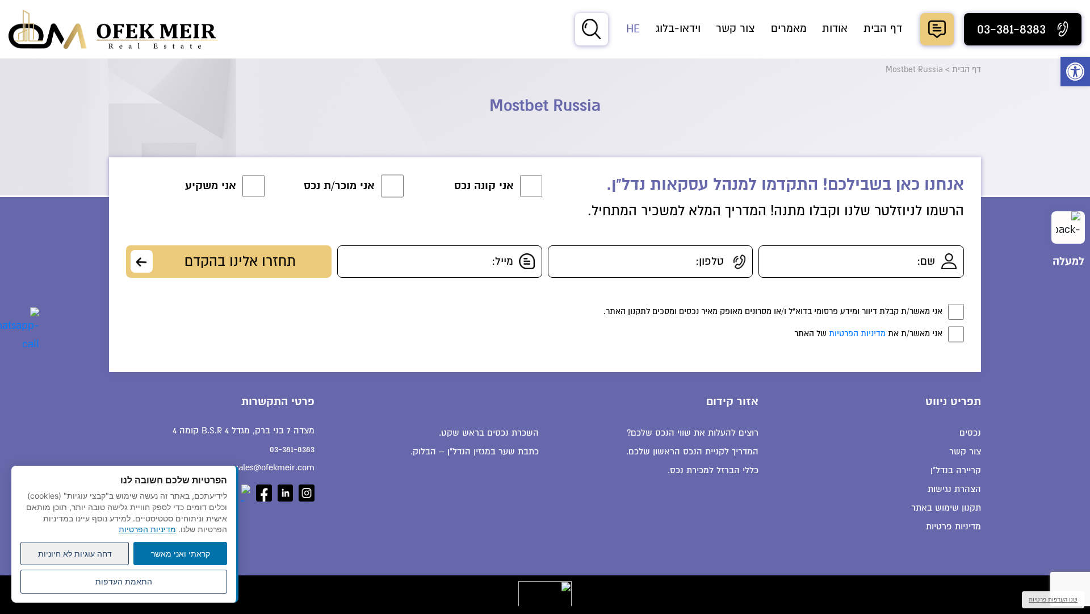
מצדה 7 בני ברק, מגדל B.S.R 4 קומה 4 (243, 430)
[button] (1075, 71)
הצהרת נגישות (954, 489)
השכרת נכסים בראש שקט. (489, 432)
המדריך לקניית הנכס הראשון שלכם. (692, 451)
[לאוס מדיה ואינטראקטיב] (545, 593)
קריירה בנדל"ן (955, 470)
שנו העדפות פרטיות (1053, 599)
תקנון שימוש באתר (946, 507)
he (633, 29)
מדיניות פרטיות (953, 526)
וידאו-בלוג (678, 28)
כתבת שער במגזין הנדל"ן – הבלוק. (474, 451)
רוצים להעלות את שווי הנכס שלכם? (692, 432)
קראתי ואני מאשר (180, 553)
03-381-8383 (292, 449)
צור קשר (735, 28)
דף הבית (882, 28)
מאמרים (789, 28)
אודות (835, 28)
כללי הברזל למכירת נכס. (713, 470)
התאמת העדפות (123, 581)
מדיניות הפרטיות (857, 334)
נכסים (970, 432)
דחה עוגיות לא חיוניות (75, 553)
